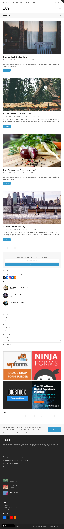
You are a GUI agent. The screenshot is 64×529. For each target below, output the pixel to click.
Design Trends (8, 314)
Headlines (7, 324)
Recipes (46, 416)
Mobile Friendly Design (10, 467)
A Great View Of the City (14, 226)
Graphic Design (7, 416)
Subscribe (32, 264)
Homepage (37, 526)
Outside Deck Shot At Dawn (15, 57)
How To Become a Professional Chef (19, 170)
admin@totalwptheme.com (21, 2)
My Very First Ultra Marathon (11, 463)
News (6, 330)
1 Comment (35, 59)
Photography (8, 334)
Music (27, 416)
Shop (51, 526)
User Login (32, 2)
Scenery (52, 416)
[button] (57, 8)
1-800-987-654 (8, 2)
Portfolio (45, 526)
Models (22, 416)
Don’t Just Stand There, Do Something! (14, 457)
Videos (57, 416)
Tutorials (7, 340)
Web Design (8, 344)
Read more (6, 70)
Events (26, 172)
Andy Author (18, 59)
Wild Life (14, 419)
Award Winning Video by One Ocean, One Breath (16, 460)
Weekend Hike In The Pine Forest (18, 113)
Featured (7, 320)
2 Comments (36, 116)
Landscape (16, 416)
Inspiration (27, 59)
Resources (27, 116)
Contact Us (58, 526)
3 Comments (34, 172)
